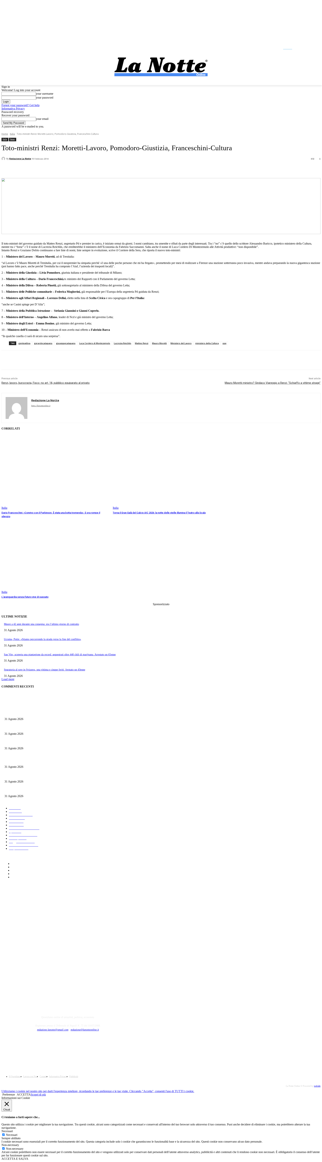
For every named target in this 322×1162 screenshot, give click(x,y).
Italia (12, 134)
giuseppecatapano (65, 343)
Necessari (11, 1134)
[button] (283, 47)
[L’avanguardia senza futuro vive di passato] (55, 556)
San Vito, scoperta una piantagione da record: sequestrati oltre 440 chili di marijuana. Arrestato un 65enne (60, 654)
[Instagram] (308, 48)
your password (44, 97)
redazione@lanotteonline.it (85, 1029)
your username (44, 93)
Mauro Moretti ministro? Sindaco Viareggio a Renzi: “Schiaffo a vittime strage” (273, 383)
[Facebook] (299, 48)
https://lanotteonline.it (40, 406)
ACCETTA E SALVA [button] (14, 1158)
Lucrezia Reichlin (122, 343)
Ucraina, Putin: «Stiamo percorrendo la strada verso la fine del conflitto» (42, 639)
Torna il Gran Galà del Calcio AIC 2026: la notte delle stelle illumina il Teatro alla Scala (159, 512)
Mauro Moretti (159, 343)
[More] (90, 168)
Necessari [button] (7, 1131)
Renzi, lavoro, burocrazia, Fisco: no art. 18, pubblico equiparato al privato (45, 383)
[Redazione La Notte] (3, 159)
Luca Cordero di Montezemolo (94, 343)
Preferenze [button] (8, 1094)
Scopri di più (38, 1094)
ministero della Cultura (207, 343)
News (12, 139)
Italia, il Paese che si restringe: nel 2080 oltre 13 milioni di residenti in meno (45, 742)
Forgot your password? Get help (20, 105)
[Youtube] (317, 48)
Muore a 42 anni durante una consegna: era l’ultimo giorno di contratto (41, 624)
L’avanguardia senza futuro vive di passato (24, 596)
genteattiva (24, 343)
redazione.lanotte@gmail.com (52, 1029)
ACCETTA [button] (24, 1094)
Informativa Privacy (13, 108)
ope (224, 343)
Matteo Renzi (141, 343)
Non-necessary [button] (10, 1145)
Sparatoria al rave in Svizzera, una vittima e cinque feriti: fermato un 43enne (44, 669)
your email (42, 118)
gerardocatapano (43, 343)
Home (4, 134)
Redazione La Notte (20, 158)
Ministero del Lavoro (181, 343)
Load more (7, 679)
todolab (317, 1086)
